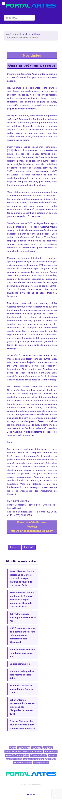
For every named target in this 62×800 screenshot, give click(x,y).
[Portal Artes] (31, 6)
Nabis (13, 747)
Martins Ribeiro (14, 759)
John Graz (50, 759)
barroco (52, 755)
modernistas (50, 751)
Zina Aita (47, 747)
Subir (32, 794)
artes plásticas (40, 762)
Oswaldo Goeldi (38, 755)
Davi (26, 755)
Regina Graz (23, 747)
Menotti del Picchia (32, 751)
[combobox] (19, 18)
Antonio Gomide (14, 755)
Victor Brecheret (13, 751)
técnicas (48, 393)
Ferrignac (36, 747)
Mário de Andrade (23, 762)
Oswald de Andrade (33, 759)
